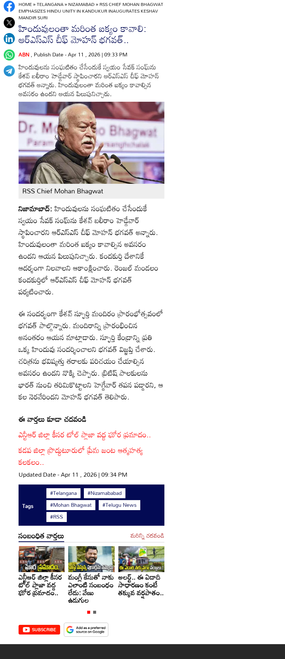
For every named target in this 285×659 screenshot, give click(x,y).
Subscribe (44, 629)
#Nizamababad (105, 493)
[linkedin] (9, 38)
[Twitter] (9, 22)
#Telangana (63, 493)
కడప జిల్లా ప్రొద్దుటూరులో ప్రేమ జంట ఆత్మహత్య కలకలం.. (81, 456)
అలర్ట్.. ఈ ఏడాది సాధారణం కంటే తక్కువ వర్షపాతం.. (141, 584)
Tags (27, 506)
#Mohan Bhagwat (71, 505)
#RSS (56, 517)
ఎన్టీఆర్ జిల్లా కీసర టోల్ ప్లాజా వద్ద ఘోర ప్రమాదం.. (85, 434)
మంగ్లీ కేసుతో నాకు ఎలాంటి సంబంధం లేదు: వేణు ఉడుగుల (91, 588)
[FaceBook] (9, 6)
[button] (88, 612)
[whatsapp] (9, 55)
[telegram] (9, 70)
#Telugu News (119, 505)
